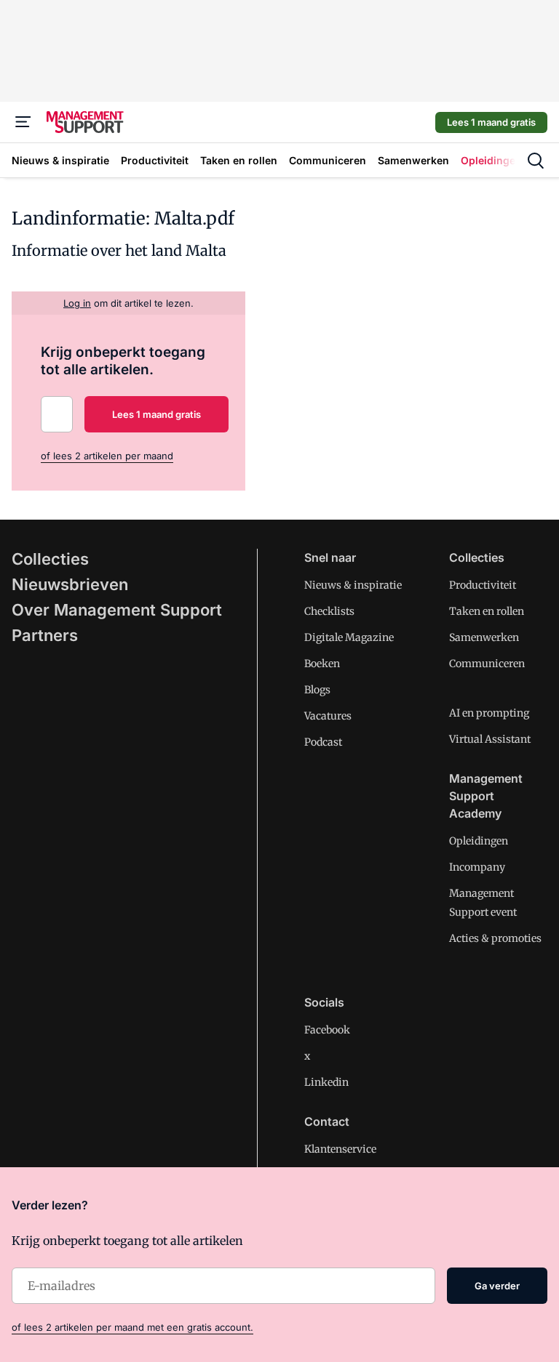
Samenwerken (484, 637)
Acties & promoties (495, 938)
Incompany (477, 867)
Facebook (327, 1029)
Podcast (323, 742)
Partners (45, 635)
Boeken (322, 663)
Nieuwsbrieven (70, 584)
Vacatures (328, 715)
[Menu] (23, 122)
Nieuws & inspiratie (353, 585)
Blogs (317, 689)
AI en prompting (489, 713)
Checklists (329, 611)
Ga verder (497, 1286)
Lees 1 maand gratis (491, 122)
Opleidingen (478, 840)
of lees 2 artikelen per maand (107, 456)
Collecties (50, 558)
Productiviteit (482, 585)
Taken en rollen (486, 611)
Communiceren (487, 663)
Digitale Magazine (349, 637)
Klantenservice (340, 1149)
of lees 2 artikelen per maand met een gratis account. (132, 1327)
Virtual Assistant (490, 739)
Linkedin (326, 1082)
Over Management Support (117, 609)
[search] (535, 160)
